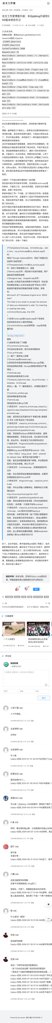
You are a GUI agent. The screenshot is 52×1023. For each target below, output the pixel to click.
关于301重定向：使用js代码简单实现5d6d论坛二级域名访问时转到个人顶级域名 (38, 607)
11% (49, 918)
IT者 (12, 822)
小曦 (13, 874)
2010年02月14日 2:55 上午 (20, 741)
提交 (44, 698)
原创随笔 (17, 10)
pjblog (17, 597)
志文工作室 (37, 576)
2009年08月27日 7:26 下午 (20, 903)
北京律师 (15, 729)
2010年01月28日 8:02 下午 (20, 790)
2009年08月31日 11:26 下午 (21, 866)
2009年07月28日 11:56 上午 (21, 999)
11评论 (41, 25)
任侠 (13, 935)
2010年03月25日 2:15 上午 (20, 721)
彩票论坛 (15, 774)
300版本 (25, 10)
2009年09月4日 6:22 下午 (20, 838)
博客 (29, 597)
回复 (32, 721)
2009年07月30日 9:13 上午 (20, 951)
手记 (46, 597)
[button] (49, 635)
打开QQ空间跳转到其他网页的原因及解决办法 (13, 607)
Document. (22, 1017)
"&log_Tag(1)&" (15, 336)
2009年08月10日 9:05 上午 (20, 927)
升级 (23, 597)
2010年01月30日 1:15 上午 (20, 766)
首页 (10, 10)
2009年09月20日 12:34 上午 (21, 814)
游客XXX (15, 798)
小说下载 (15, 708)
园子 (13, 846)
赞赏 (36, 589)
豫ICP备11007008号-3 (34, 1017)
